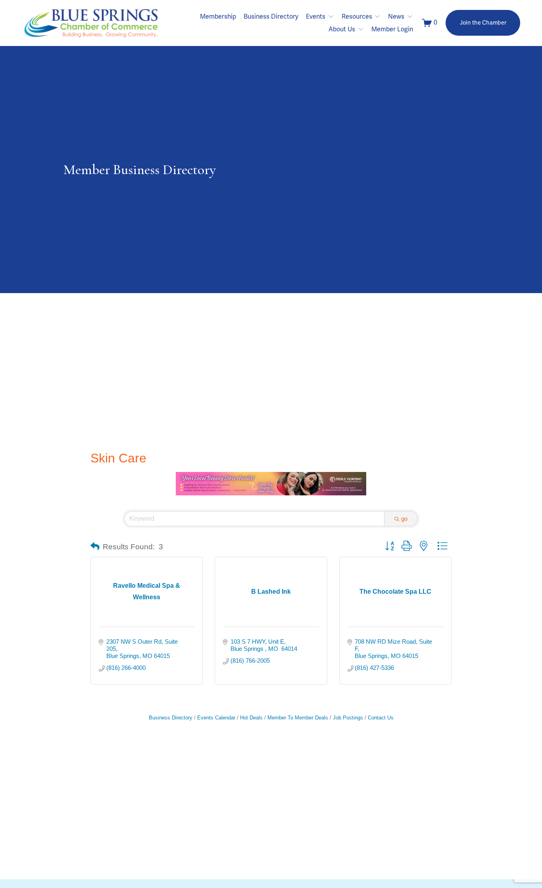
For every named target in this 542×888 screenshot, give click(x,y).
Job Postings (348, 718)
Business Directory (271, 17)
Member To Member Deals (297, 718)
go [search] (404, 518)
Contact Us (381, 718)
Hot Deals (251, 718)
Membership (218, 17)
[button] (95, 547)
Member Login (392, 29)
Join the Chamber (483, 22)
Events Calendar (216, 718)
